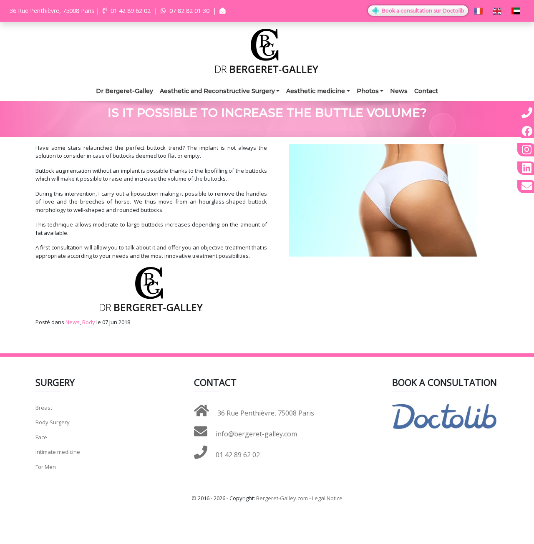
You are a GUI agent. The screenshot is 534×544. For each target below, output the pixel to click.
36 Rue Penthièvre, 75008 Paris (265, 413)
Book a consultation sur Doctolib (422, 11)
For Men (45, 467)
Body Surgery (52, 422)
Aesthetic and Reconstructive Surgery (217, 91)
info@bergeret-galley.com (255, 433)
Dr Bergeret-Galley (124, 91)
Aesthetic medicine (315, 91)
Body (88, 322)
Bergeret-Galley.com (282, 498)
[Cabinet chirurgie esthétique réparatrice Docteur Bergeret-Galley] (267, 50)
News (399, 91)
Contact (426, 91)
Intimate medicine (57, 452)
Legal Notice (327, 498)
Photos (368, 91)
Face (41, 437)
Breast (43, 407)
